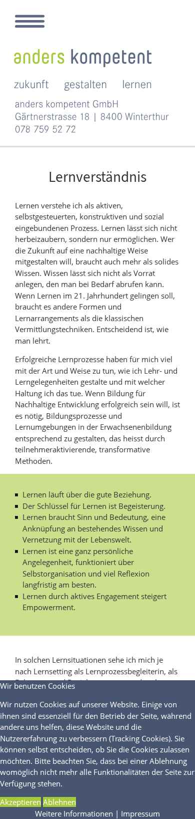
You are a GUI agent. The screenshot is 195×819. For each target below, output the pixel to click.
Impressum (140, 813)
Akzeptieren (20, 802)
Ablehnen (59, 802)
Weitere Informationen (74, 813)
